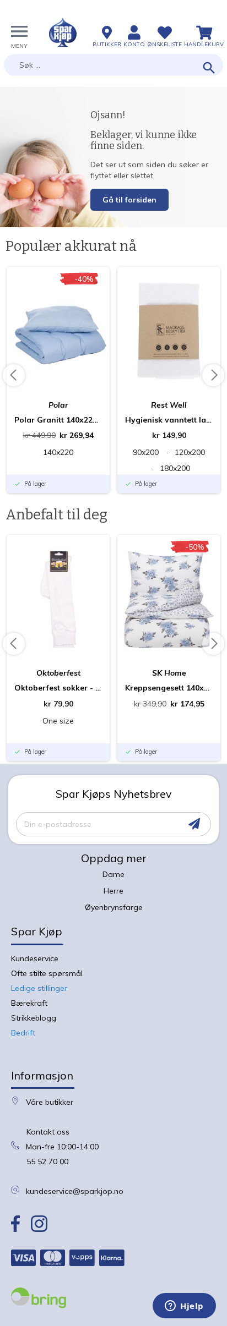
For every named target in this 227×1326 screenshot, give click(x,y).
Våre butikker (49, 1102)
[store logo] (63, 32)
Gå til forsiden (129, 200)
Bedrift (23, 1033)
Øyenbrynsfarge (114, 907)
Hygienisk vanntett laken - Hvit (169, 420)
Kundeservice (34, 958)
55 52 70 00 (47, 1161)
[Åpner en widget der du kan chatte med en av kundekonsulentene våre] (184, 1306)
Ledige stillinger (39, 988)
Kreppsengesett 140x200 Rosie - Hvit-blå (169, 688)
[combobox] (113, 65)
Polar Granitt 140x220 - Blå (58, 420)
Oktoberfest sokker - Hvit (58, 688)
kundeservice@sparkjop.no (74, 1191)
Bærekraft (29, 1003)
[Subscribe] (194, 824)
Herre (113, 891)
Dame (113, 874)
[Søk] (209, 68)
